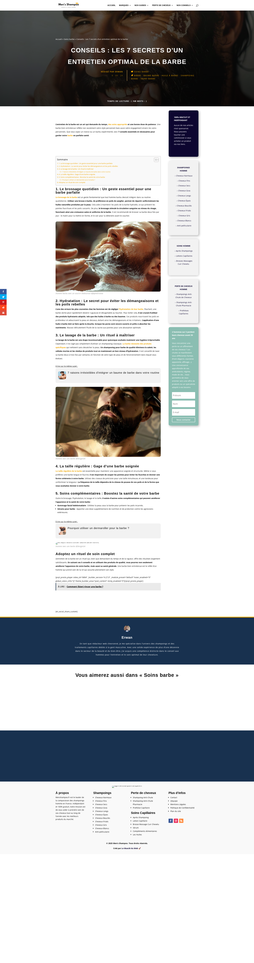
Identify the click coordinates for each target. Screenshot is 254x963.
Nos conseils (183, 5)
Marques (123, 5)
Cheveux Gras (184, 190)
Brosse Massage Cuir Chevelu (146, 824)
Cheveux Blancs (184, 220)
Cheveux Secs (184, 185)
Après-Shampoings (184, 251)
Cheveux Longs (184, 195)
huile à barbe (170, 75)
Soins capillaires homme (127, 696)
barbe (137, 75)
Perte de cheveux (161, 5)
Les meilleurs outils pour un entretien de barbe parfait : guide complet (127, 755)
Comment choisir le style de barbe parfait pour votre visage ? (127, 723)
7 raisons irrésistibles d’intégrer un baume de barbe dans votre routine (86, 172)
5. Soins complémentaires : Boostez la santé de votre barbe (82, 177)
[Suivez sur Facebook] (171, 821)
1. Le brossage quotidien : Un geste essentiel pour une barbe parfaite (85, 163)
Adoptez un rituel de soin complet (72, 182)
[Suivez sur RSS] (181, 821)
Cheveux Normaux (184, 175)
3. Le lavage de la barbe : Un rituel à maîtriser (76, 169)
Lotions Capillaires (184, 256)
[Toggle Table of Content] (155, 160)
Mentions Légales (178, 804)
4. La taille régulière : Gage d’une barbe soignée (77, 174)
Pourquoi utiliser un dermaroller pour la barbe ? (78, 180)
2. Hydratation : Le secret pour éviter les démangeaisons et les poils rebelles (88, 166)
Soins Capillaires (143, 813)
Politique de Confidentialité (182, 808)
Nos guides (140, 5)
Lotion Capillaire (140, 821)
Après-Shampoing (141, 817)
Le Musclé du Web (129, 848)
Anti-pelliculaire (184, 225)
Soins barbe (69, 39)
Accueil (111, 5)
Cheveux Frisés (184, 210)
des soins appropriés (117, 124)
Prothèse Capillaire (141, 808)
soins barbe (148, 78)
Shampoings (102, 793)
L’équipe (174, 801)
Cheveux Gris (184, 215)
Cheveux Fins (184, 180)
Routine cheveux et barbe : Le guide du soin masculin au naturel (127, 692)
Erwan (119, 71)
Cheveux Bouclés (184, 205)
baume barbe (151, 75)
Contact (173, 797)
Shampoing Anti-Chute (143, 797)
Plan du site (175, 811)
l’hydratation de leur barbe (131, 309)
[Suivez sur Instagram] (176, 821)
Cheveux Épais (184, 200)
